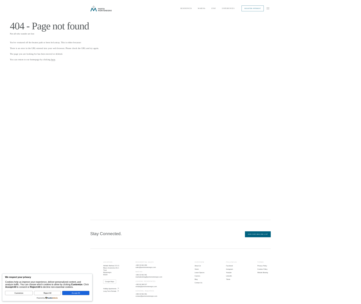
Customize (19, 293)
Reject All (47, 293)
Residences (186, 8)
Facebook (229, 266)
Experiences (228, 8)
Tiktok (228, 279)
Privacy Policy (262, 266)
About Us (198, 266)
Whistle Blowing (262, 272)
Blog (196, 279)
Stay (213, 8)
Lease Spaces (199, 272)
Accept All (76, 293)
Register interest (253, 8)
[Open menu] (268, 8)
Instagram (229, 269)
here (53, 59)
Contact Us (198, 283)
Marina (201, 8)
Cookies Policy (262, 269)
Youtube (229, 272)
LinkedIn (229, 276)
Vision (197, 269)
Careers (197, 276)
